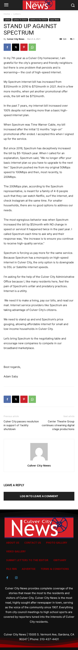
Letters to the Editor (38, 19)
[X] (15, 47)
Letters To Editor (20, 19)
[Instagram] (16, 577)
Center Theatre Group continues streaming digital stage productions (58, 425)
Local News (54, 19)
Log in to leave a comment (39, 496)
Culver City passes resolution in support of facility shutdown (21, 425)
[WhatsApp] (32, 47)
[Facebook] (7, 47)
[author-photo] (39, 460)
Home (7, 13)
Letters (16, 13)
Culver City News (15, 39)
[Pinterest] (24, 47)
